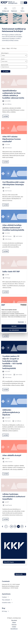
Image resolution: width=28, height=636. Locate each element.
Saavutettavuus (14, 628)
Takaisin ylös (19, 574)
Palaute (14, 622)
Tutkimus (22, 11)
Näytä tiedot (21, 322)
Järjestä (2, 59)
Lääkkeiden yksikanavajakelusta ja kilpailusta (11, 412)
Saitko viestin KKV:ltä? (11, 271)
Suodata (6, 71)
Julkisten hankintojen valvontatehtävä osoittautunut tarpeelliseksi (13, 496)
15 (15, 527)
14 (12, 527)
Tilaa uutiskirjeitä (6, 600)
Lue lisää (5, 116)
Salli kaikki (14, 326)
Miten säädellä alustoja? (11, 455)
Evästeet (14, 626)
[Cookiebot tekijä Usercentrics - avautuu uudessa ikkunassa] (20, 305)
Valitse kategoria (4, 53)
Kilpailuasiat (14, 11)
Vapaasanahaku (4, 64)
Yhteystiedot (14, 620)
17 (22, 527)
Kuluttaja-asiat (5, 11)
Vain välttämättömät (14, 330)
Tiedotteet (4, 597)
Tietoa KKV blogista (9, 562)
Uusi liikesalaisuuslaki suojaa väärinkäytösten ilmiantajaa (13, 183)
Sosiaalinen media (6, 602)
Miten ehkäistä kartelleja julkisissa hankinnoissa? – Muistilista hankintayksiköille (13, 227)
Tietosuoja (14, 624)
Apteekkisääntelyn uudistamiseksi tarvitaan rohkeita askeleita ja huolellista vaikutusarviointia (13, 94)
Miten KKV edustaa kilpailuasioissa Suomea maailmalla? (11, 139)
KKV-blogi (4, 611)
